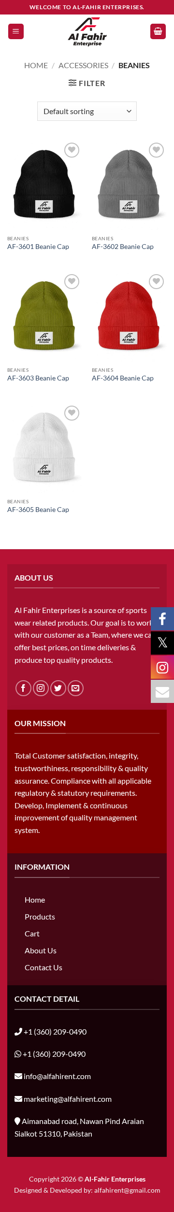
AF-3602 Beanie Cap (123, 246)
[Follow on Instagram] (41, 688)
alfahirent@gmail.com (127, 1190)
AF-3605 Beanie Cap (38, 509)
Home (36, 65)
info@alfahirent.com (57, 1076)
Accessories (83, 65)
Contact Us (43, 967)
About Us (41, 950)
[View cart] (158, 32)
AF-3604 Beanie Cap (123, 378)
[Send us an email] (76, 688)
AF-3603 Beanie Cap (38, 378)
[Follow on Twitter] (58, 688)
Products (40, 916)
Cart (32, 933)
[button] (16, 32)
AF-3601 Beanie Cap (38, 246)
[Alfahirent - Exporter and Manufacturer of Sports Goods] (87, 31)
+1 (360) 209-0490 (55, 1031)
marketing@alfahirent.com (68, 1098)
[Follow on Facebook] (23, 688)
